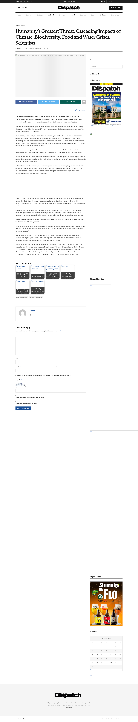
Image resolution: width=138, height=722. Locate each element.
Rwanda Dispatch (25, 719)
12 (101, 654)
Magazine (117, 7)
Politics (40, 15)
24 (92, 662)
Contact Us (29, 1)
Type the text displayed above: (25, 387)
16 (120, 654)
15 (115, 654)
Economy (62, 15)
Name (18, 358)
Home (17, 1)
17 (92, 658)
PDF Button (81, 110)
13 (106, 654)
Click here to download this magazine (102, 126)
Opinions (83, 15)
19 (101, 658)
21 (111, 658)
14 (111, 654)
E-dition (103, 15)
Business (29, 15)
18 (97, 658)
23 (120, 658)
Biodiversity (23, 297)
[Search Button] (121, 1)
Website (55, 367)
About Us (22, 1)
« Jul (91, 669)
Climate (31, 297)
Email (18, 367)
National (51, 15)
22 (115, 658)
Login (103, 1)
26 (102, 662)
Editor (19, 48)
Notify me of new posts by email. (26, 403)
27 (106, 662)
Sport (93, 15)
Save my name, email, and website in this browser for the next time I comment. (44, 375)
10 (92, 654)
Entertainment (116, 15)
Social (72, 15)
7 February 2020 (29, 48)
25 (97, 662)
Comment (19, 335)
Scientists (39, 297)
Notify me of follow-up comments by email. (30, 397)
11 (97, 654)
